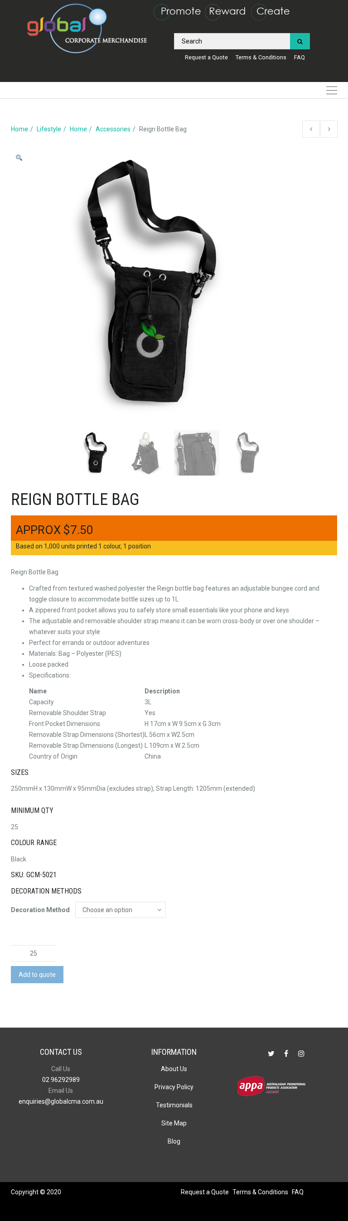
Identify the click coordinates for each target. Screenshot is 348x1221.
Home (19, 129)
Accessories (113, 129)
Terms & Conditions (261, 57)
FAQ (299, 57)
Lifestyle (49, 129)
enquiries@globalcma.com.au (61, 1101)
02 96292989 (61, 1079)
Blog (174, 1141)
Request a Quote (206, 57)
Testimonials (174, 1105)
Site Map (174, 1123)
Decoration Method (40, 909)
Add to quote (37, 974)
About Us (174, 1068)
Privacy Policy (174, 1087)
